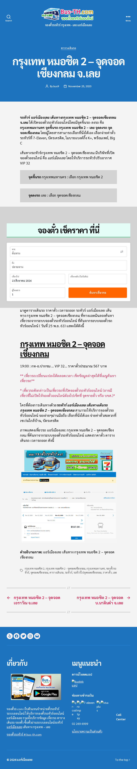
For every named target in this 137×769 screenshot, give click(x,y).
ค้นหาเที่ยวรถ (97, 292)
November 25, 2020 (79, 86)
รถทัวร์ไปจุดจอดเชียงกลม (88, 572)
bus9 (56, 86)
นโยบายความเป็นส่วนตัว (87, 731)
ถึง (13, 263)
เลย (115, 572)
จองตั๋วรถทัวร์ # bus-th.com (24, 734)
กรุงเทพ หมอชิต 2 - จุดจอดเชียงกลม (65, 568)
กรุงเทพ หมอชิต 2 (34, 568)
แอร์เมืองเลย (14, 727)
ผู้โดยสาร (16, 290)
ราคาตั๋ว (107, 572)
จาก (13, 249)
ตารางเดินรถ (68, 48)
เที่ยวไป (15, 276)
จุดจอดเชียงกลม (39, 572)
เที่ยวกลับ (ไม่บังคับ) (79, 276)
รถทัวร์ (68, 572)
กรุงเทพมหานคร (96, 568)
